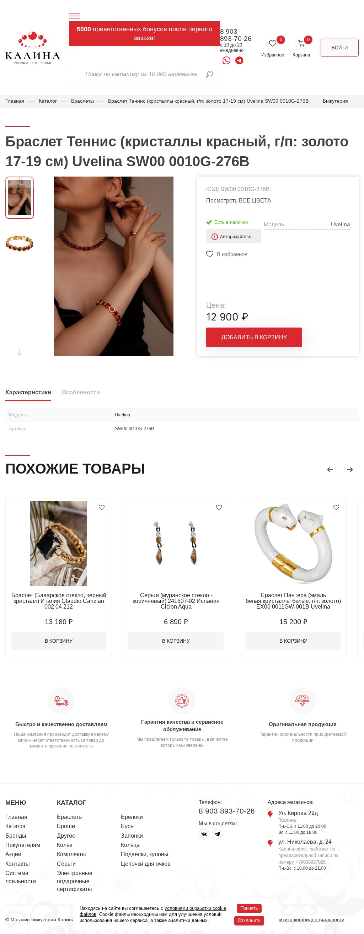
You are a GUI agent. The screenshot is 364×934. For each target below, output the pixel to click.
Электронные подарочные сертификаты (74, 881)
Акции (13, 854)
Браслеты (82, 101)
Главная (15, 101)
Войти (340, 47)
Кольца (130, 845)
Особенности (81, 392)
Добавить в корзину (254, 337)
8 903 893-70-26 (236, 35)
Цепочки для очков (146, 864)
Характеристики (28, 392)
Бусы (128, 826)
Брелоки (132, 817)
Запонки (132, 836)
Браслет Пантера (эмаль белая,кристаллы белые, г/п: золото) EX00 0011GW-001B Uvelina (293, 601)
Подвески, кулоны (144, 854)
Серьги (66, 864)
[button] (330, 470)
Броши (66, 826)
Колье (65, 845)
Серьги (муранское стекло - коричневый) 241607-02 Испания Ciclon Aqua (176, 601)
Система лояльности (20, 877)
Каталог (48, 101)
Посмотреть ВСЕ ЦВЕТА (238, 201)
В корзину (59, 641)
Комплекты (71, 854)
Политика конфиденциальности (307, 919)
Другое (66, 836)
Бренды (15, 836)
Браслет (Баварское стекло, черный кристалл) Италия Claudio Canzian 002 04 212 (58, 601)
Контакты (17, 864)
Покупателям (22, 845)
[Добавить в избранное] (101, 507)
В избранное (232, 254)
